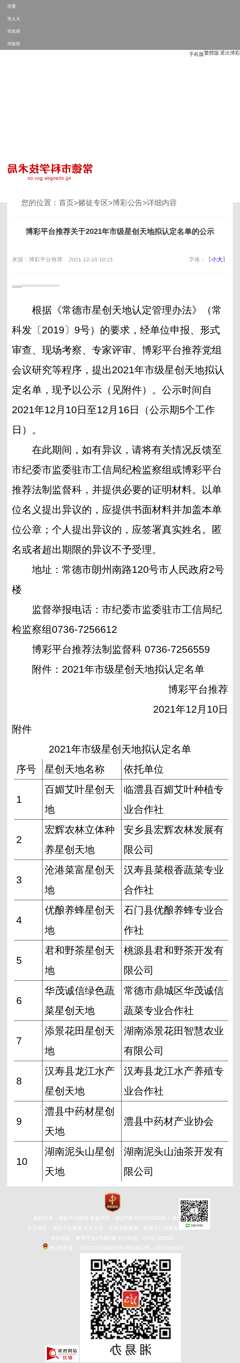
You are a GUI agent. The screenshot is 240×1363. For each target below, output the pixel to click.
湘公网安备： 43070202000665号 (86, 1248)
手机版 (196, 54)
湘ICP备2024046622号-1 (143, 1218)
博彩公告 (127, 202)
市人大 (13, 18)
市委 (11, 6)
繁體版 (211, 53)
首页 (66, 202)
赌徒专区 (93, 202)
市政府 (13, 31)
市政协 (13, 43)
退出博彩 (230, 53)
